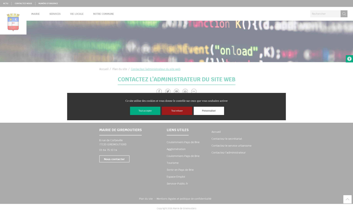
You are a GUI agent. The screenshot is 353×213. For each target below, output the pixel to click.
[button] (349, 58)
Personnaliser (209, 111)
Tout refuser (177, 111)
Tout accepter (145, 111)
